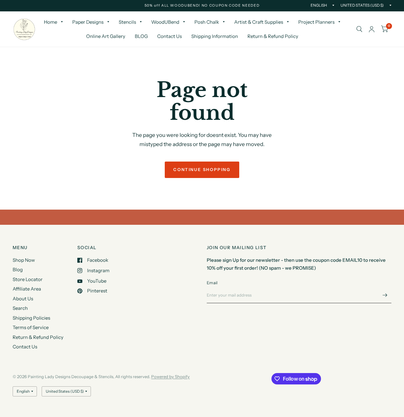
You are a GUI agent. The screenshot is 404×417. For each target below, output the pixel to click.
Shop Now (24, 260)
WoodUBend (165, 22)
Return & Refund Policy (272, 36)
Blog (18, 270)
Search (20, 308)
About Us (23, 299)
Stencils (127, 22)
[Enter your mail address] (385, 295)
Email (212, 282)
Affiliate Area (27, 289)
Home (50, 22)
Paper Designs (88, 22)
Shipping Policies (31, 318)
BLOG (141, 36)
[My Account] (371, 29)
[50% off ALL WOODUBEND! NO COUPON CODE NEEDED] (202, 6)
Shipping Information (214, 36)
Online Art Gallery (105, 36)
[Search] (359, 29)
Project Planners (316, 22)
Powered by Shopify (170, 376)
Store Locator (28, 279)
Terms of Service (31, 327)
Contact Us (169, 36)
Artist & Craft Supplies (258, 22)
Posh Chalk (206, 22)
